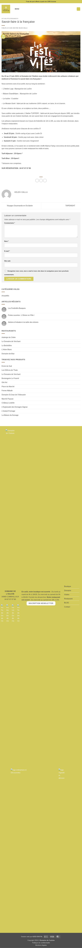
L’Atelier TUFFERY (31, 113)
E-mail (7, 251)
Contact (67, 607)
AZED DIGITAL (37, 936)
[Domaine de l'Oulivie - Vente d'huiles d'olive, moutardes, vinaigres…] (6, 9)
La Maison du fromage (10, 415)
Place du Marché (8, 386)
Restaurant (68, 599)
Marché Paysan (7, 399)
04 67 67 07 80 (10, 599)
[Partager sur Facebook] (41, 180)
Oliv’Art (4, 382)
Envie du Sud (7, 366)
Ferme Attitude (7, 390)
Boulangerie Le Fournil (10, 378)
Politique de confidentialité (41, 943)
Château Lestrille (8, 403)
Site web (7, 261)
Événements (14, 18)
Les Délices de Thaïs (10, 370)
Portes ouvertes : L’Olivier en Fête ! (21, 315)
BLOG (66, 603)
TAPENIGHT (70, 206)
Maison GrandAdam (10, 94)
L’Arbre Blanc (7, 349)
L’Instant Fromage (8, 411)
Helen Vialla (23, 28)
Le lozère (6, 99)
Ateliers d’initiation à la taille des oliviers (23, 322)
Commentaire (9, 223)
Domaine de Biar (8, 354)
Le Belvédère (7, 345)
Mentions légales (41, 945)
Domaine (67, 590)
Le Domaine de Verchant (11, 341)
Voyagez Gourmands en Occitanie (19, 206)
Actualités (5, 18)
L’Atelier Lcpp (8, 89)
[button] (15, 9)
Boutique (67, 586)
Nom (6, 241)
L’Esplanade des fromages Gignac (15, 407)
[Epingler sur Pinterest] (45, 180)
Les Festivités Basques (17, 308)
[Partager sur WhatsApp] (37, 180)
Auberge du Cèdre (9, 337)
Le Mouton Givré (9, 103)
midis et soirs (43, 148)
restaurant (31, 148)
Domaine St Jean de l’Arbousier (14, 395)
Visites (66, 594)
